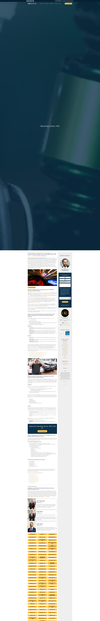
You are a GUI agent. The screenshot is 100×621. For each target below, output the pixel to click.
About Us (41, 3)
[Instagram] (28, 1)
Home (28, 252)
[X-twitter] (30, 1)
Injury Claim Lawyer (32, 482)
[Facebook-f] (27, 1)
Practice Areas (46, 3)
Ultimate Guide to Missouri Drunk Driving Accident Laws (38, 352)
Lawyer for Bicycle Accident (33, 480)
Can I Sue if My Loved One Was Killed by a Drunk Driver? (38, 354)
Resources (51, 3)
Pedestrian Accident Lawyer (33, 481)
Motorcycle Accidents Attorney (34, 479)
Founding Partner (65, 270)
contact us (37, 267)
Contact (60, 3)
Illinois (30, 300)
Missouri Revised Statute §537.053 (35, 386)
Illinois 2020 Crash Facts (32, 307)
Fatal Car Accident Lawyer (33, 474)
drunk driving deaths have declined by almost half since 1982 (40, 292)
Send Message (65, 301)
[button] (59, 264)
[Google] (33, 1)
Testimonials (56, 3)
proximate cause (51, 414)
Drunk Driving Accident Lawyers (34, 252)
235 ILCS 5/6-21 (45, 408)
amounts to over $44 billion (35, 302)
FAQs (43, 349)
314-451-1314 (31, 255)
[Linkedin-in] (31, 1)
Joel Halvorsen (41, 501)
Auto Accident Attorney (33, 475)
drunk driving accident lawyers (34, 347)
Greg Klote (40, 511)
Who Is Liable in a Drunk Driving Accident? (36, 353)
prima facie (33, 395)
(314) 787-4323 (66, 323)
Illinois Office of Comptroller (36, 418)
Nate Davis (40, 524)
